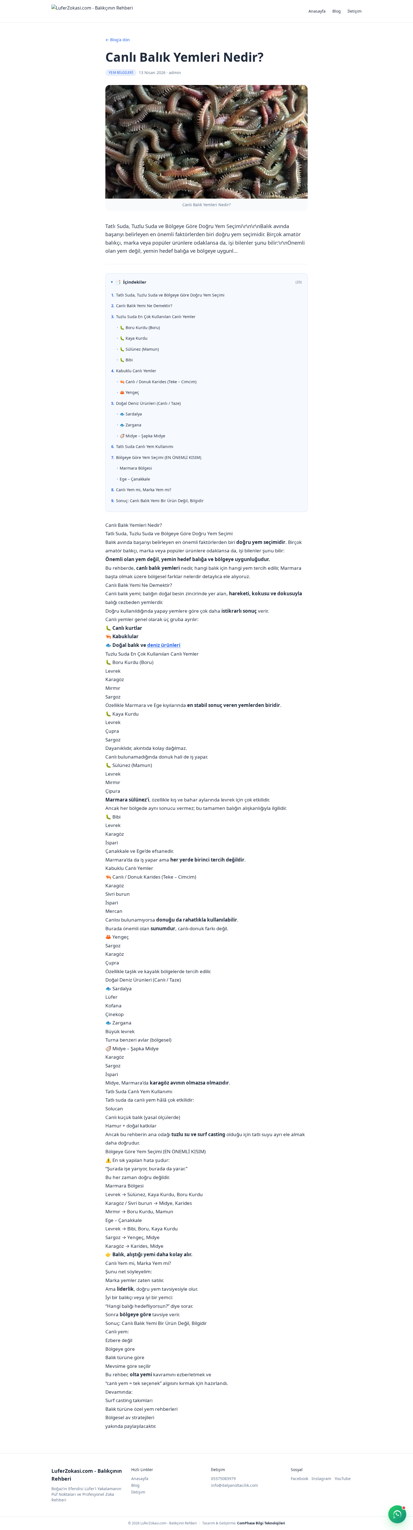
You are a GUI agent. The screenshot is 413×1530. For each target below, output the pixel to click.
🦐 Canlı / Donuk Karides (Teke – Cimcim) (158, 381)
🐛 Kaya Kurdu (134, 338)
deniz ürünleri (163, 645)
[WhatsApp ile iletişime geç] (397, 1514)
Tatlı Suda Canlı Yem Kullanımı (144, 446)
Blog (336, 11)
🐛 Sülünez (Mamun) (139, 349)
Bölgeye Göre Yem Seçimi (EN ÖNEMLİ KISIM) (158, 457)
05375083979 (223, 1478)
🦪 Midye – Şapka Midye (142, 435)
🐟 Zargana (130, 425)
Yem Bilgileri (121, 72)
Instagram (321, 1478)
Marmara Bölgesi (136, 468)
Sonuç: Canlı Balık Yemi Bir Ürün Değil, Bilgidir (160, 500)
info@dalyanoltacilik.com (234, 1485)
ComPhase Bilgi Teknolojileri (261, 1523)
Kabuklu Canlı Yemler (136, 370)
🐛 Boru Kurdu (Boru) (140, 327)
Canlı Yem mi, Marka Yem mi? (143, 489)
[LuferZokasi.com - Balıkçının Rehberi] (92, 11)
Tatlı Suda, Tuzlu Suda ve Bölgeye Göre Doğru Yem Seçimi (170, 295)
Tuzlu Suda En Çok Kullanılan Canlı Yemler (156, 316)
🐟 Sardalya (131, 414)
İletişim (355, 11)
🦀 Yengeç (129, 392)
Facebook (299, 1478)
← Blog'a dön (117, 39)
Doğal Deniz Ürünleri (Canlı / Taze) (148, 403)
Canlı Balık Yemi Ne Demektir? (144, 305)
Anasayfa (317, 11)
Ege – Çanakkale (135, 479)
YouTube (343, 1478)
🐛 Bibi (126, 359)
